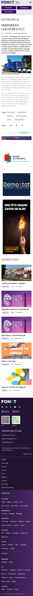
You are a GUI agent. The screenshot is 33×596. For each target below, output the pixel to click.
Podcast (9, 589)
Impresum (4, 484)
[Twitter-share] (22, 125)
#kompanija (22, 112)
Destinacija (21, 574)
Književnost (24, 533)
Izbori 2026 (24, 506)
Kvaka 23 (20, 570)
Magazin (4, 477)
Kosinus (4, 574)
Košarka (10, 545)
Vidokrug (12, 570)
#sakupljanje (21, 116)
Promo (16, 589)
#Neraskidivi (19, 119)
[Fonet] (10, 2)
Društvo (4, 467)
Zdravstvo (13, 521)
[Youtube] (15, 407)
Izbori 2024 (15, 506)
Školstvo (21, 521)
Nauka (28, 521)
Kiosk (11, 578)
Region (9, 502)
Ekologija (9, 12)
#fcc (9, 119)
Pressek (27, 570)
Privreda (8, 8)
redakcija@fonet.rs (7, 442)
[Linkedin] (2, 407)
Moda (11, 562)
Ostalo (12, 548)
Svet (21, 502)
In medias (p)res (20, 578)
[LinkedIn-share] (11, 125)
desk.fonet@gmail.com (9, 439)
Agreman (4, 570)
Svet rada (4, 521)
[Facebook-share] (16, 125)
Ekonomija (4, 463)
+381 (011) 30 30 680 (8, 435)
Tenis (16, 545)
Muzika (8, 533)
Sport (3, 474)
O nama (4, 481)
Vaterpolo (4, 548)
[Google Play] (5, 411)
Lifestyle (4, 562)
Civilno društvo (6, 525)
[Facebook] (10, 407)
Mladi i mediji (5, 581)
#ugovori (11, 112)
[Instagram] (6, 407)
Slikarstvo (4, 537)
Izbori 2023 (5, 506)
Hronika (15, 525)
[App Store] (16, 411)
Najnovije (5, 493)
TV (2, 567)
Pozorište (15, 533)
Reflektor (4, 578)
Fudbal (3, 545)
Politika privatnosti (7, 487)
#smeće (10, 116)
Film (2, 533)
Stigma (14, 581)
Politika (3, 460)
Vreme (22, 525)
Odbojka (23, 545)
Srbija (3, 502)
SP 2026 (4, 553)
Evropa (15, 502)
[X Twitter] (19, 407)
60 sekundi (12, 574)
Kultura (3, 470)
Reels (3, 589)
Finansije (24, 8)
